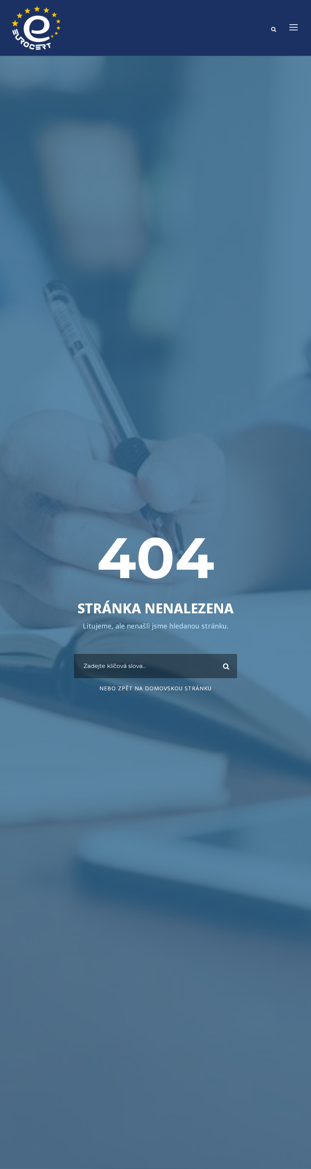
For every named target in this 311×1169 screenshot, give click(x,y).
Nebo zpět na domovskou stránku (155, 688)
